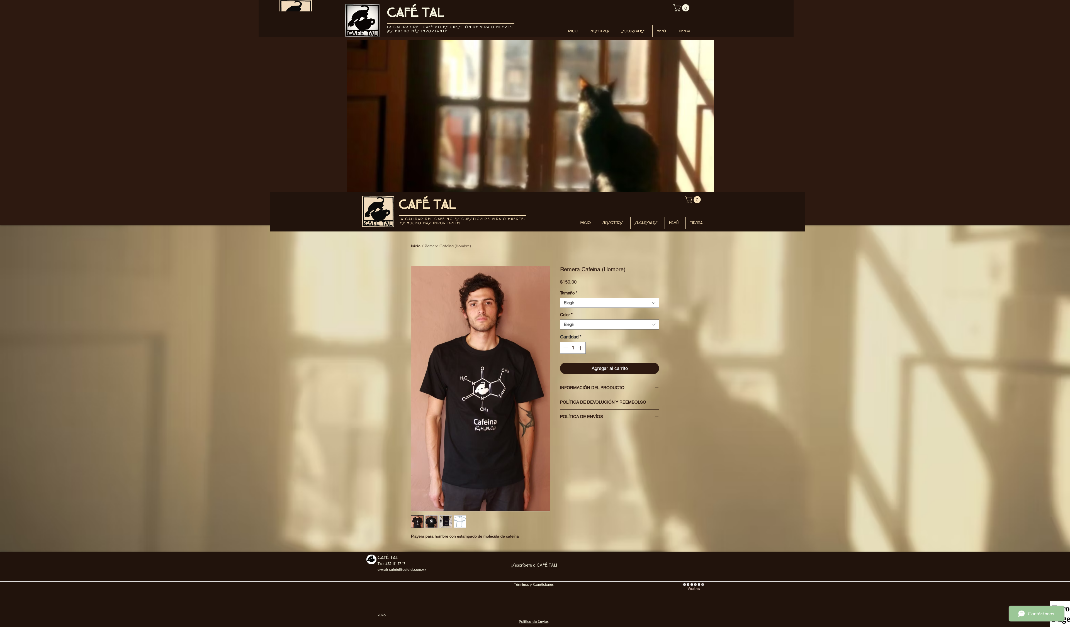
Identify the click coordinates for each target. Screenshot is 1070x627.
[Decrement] (565, 347)
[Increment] (581, 347)
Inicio (415, 245)
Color (566, 314)
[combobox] (609, 303)
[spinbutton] (573, 347)
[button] (682, 7)
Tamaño (568, 293)
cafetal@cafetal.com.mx (407, 569)
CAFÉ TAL (388, 557)
